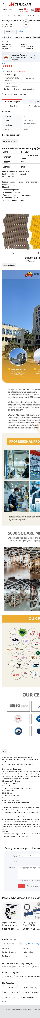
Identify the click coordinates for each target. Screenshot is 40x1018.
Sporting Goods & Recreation (16, 16)
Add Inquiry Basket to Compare (15, 94)
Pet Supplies (31, 16)
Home (4, 16)
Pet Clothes (6, 956)
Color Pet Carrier (9, 998)
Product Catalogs (33, 944)
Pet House (7, 977)
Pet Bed (5, 948)
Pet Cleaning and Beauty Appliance (28, 977)
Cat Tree (25, 948)
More (4, 1002)
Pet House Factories (29, 987)
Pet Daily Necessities (9, 952)
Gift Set (25, 956)
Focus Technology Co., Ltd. (28, 1009)
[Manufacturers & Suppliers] (20, 4)
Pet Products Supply (11, 992)
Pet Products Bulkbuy (27, 998)
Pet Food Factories (10, 987)
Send (21, 886)
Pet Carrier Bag (27, 952)
